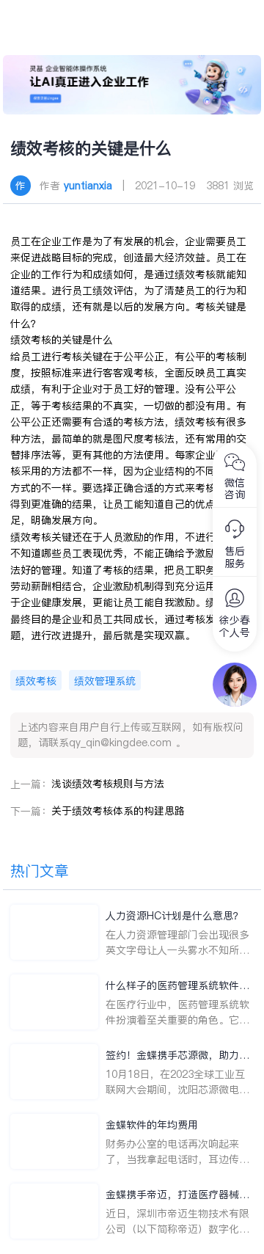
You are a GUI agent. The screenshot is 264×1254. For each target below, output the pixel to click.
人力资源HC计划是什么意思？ (174, 915)
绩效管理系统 (105, 681)
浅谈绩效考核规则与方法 (107, 783)
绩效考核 (35, 681)
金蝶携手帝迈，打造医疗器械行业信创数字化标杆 (177, 1195)
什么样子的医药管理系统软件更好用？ (177, 986)
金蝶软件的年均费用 (152, 1125)
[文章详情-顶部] (132, 84)
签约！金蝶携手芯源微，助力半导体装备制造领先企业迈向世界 (177, 1055)
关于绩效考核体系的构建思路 (118, 810)
